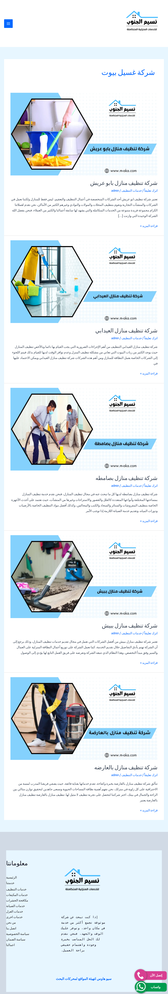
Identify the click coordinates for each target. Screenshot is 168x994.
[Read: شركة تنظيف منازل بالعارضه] (84, 718)
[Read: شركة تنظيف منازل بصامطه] (84, 429)
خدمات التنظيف (131, 190)
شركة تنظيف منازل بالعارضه (126, 768)
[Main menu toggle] (8, 23)
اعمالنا (10, 945)
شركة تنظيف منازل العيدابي (126, 331)
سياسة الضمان (15, 939)
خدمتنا (10, 883)
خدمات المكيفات (17, 895)
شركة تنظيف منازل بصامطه (126, 479)
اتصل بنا (11, 928)
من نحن (11, 922)
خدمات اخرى (14, 917)
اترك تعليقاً (151, 190)
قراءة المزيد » (149, 225)
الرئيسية (11, 877)
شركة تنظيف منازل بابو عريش (124, 184)
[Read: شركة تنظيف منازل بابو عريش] (84, 134)
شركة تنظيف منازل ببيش (130, 626)
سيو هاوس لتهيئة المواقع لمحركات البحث (83, 978)
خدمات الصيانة (15, 906)
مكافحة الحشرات (17, 900)
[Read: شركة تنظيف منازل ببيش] (84, 576)
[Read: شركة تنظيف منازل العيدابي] (84, 281)
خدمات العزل (14, 911)
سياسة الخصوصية (17, 934)
